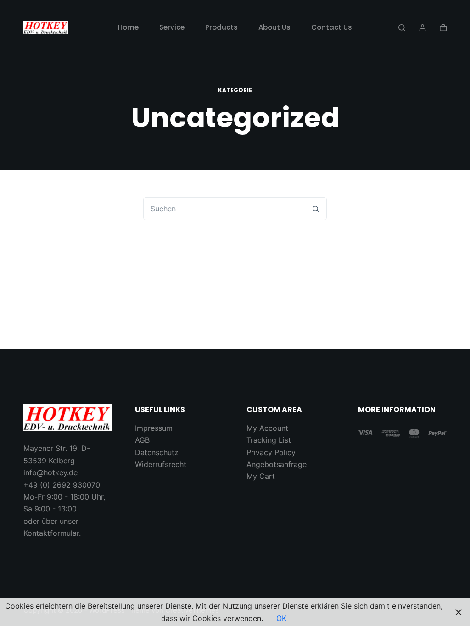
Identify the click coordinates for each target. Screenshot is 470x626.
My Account (267, 428)
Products (221, 27)
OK (281, 618)
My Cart (260, 476)
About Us (274, 27)
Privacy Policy (271, 452)
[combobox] (224, 208)
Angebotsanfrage (276, 464)
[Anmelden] (422, 27)
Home (128, 27)
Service (172, 27)
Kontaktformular (51, 533)
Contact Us (331, 27)
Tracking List (268, 440)
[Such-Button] (315, 209)
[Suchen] (401, 27)
